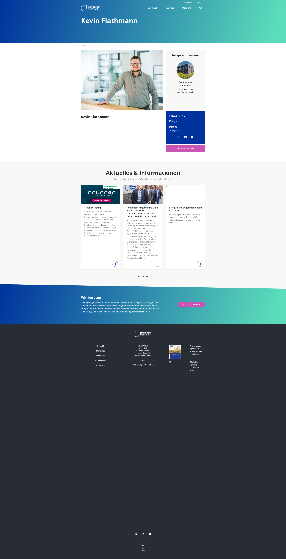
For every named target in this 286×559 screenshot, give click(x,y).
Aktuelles (199, 3)
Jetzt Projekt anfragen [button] (185, 148)
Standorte (100, 351)
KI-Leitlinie (100, 365)
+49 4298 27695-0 (185, 89)
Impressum (100, 356)
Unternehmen (188, 3)
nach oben (143, 551)
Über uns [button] (186, 7)
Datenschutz (100, 360)
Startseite (83, 45)
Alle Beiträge (143, 276)
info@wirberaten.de (185, 92)
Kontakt (100, 346)
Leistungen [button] (153, 7)
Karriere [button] (170, 7)
